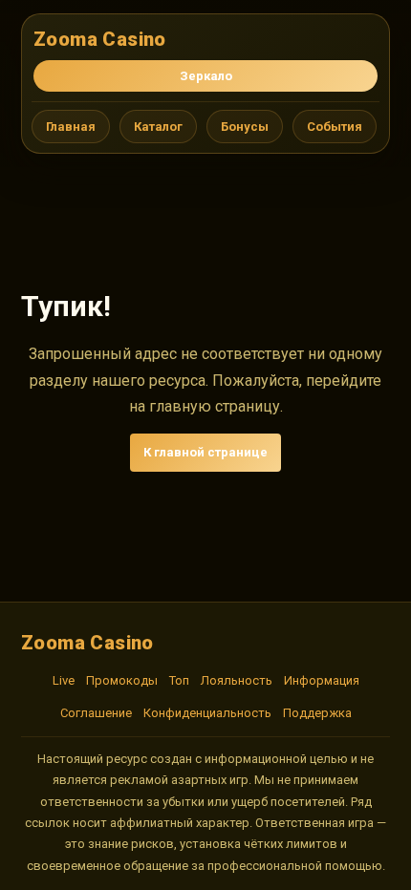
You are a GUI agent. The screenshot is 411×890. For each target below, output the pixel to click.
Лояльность (236, 680)
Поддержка (317, 713)
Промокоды (122, 680)
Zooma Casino (99, 39)
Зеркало (206, 76)
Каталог (158, 126)
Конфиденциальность (207, 713)
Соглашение (96, 713)
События (334, 126)
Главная (71, 126)
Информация (321, 680)
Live (64, 680)
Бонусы (245, 126)
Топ (179, 680)
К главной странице (205, 452)
